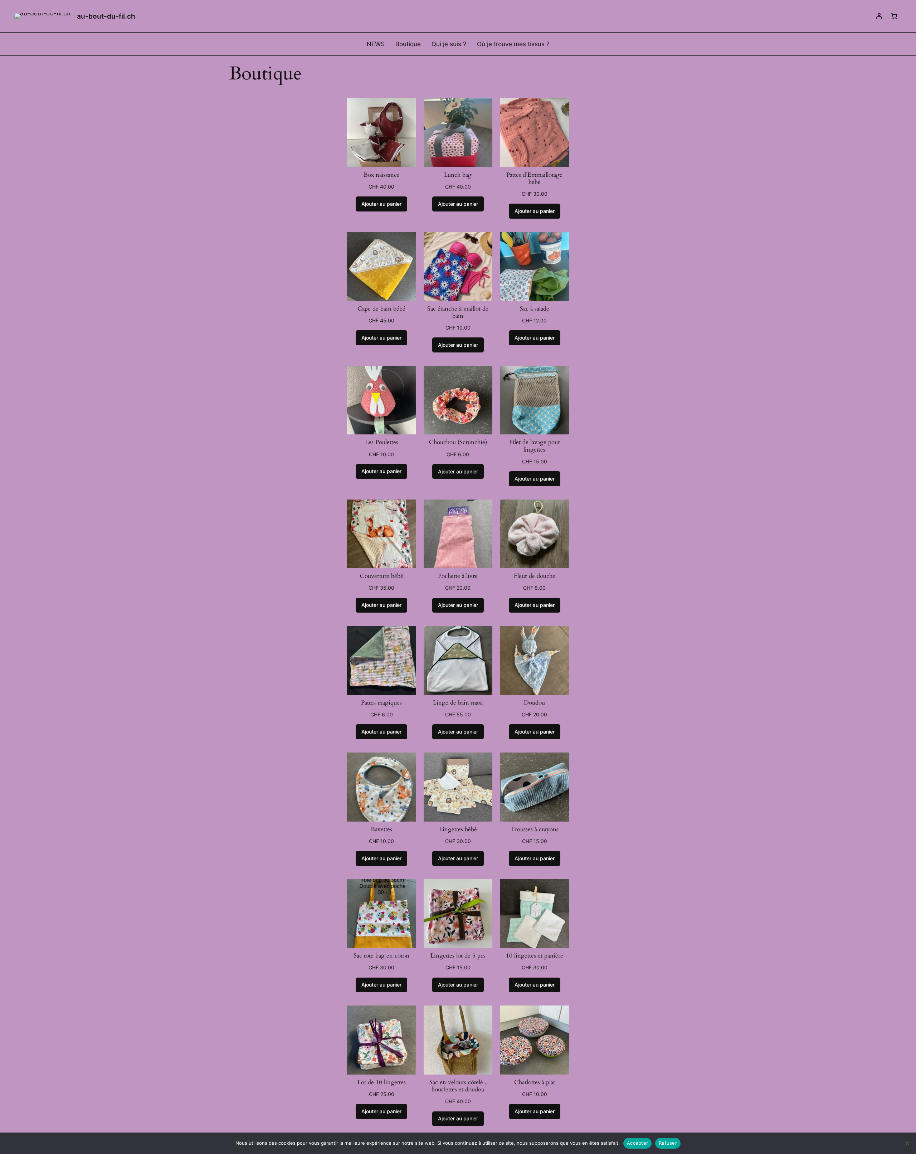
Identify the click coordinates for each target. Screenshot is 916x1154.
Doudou (534, 702)
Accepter (637, 1143)
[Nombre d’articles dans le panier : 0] (894, 16)
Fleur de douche (534, 576)
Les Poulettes (381, 442)
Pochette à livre (458, 576)
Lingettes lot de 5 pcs (458, 955)
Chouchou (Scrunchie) (458, 442)
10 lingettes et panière (534, 955)
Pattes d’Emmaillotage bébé (534, 178)
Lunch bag (458, 175)
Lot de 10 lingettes (381, 1082)
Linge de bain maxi (458, 702)
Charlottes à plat (534, 1082)
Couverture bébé (381, 576)
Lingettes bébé (458, 829)
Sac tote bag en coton (381, 955)
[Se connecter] (879, 16)
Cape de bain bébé (381, 308)
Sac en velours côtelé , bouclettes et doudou (457, 1086)
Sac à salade (534, 308)
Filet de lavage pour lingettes (534, 446)
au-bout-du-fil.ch (106, 16)
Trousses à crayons (535, 829)
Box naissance (382, 175)
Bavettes (381, 829)
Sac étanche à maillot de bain (457, 312)
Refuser (668, 1143)
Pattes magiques (381, 702)
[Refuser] (907, 1143)
